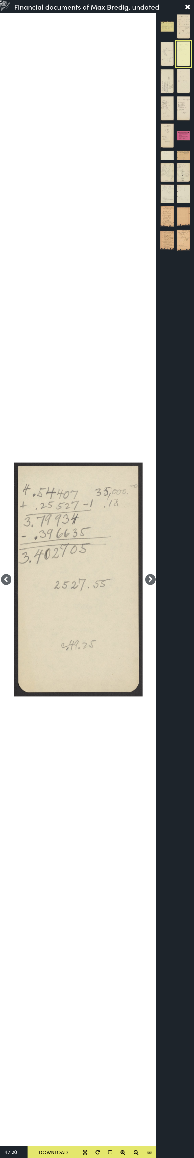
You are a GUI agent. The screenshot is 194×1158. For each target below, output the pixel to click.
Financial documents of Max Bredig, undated (86, 7)
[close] (187, 6)
